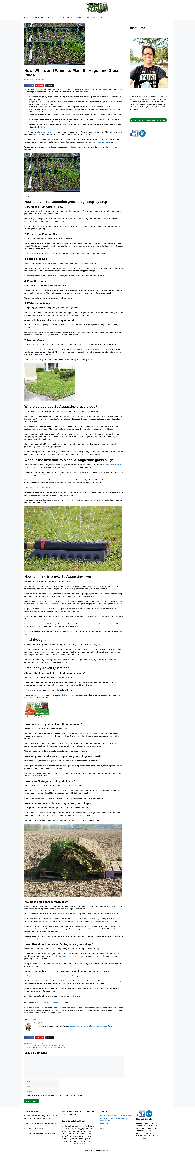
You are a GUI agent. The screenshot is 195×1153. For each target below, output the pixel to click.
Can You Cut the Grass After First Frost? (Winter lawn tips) (45, 1045)
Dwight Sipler (54, 1002)
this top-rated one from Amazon (86, 733)
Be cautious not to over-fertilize (47, 604)
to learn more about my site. (95, 1026)
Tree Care (50, 17)
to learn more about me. (77, 1026)
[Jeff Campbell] (28, 1030)
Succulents (70, 17)
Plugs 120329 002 (44, 1002)
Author (26, 1019)
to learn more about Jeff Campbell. (116, 1116)
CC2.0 (70, 1002)
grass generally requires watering (71, 956)
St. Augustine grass (101, 142)
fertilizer (97, 601)
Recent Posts (33, 1019)
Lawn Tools (78, 17)
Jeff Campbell (37, 1023)
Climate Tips (59, 17)
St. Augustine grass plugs (99, 349)
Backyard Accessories (90, 17)
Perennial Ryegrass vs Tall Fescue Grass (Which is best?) (46, 1047)
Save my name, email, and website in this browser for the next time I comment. (55, 1095)
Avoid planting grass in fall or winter (37, 487)
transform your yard (45, 132)
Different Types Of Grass (35, 1043)
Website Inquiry (46, 1136)
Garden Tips (27, 17)
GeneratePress (106, 1150)
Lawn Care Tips (39, 17)
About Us (101, 17)
